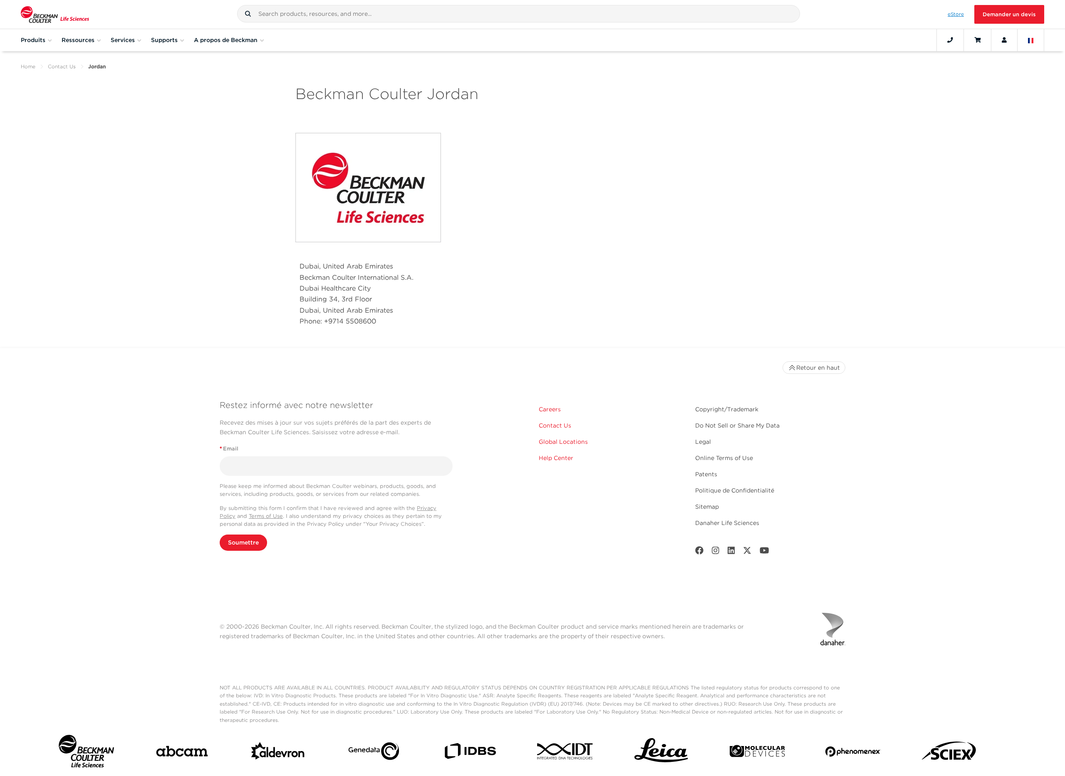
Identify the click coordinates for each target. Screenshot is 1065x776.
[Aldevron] (278, 753)
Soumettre (243, 542)
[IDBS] (470, 753)
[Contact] (950, 40)
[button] (247, 13)
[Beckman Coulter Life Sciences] (55, 14)
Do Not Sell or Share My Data (737, 425)
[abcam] (182, 753)
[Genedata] (374, 753)
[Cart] (977, 40)
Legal (703, 441)
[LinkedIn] (731, 552)
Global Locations (563, 441)
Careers (550, 409)
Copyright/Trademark (726, 409)
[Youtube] (764, 552)
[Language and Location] (1031, 40)
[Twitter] (747, 552)
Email (229, 448)
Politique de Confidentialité (734, 490)
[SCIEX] (949, 753)
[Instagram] (715, 552)
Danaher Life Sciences (727, 523)
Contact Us (62, 66)
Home (28, 66)
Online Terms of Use (724, 458)
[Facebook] (699, 552)
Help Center (556, 458)
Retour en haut (818, 367)
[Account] (1004, 40)
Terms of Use (266, 516)
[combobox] (519, 13)
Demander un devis (1009, 14)
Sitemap (707, 506)
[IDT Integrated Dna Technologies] (565, 752)
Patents (706, 474)
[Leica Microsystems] (661, 753)
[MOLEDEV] (757, 753)
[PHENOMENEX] (853, 753)
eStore (956, 14)
